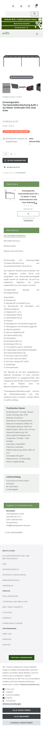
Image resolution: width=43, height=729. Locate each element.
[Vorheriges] (4, 61)
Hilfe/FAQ (7, 612)
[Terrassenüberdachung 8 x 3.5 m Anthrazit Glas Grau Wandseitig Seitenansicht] (15, 88)
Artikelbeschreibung (15, 236)
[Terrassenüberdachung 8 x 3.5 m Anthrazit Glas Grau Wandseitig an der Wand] (31, 88)
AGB (4, 564)
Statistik (9, 692)
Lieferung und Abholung (15, 602)
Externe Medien (13, 695)
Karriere (7, 639)
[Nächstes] (38, 61)
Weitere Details (12, 241)
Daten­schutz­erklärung (29, 685)
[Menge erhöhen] (11, 154)
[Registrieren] (21, 6)
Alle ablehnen (21, 716)
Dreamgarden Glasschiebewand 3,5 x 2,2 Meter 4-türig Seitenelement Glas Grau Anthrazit (28, 196)
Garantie (7, 618)
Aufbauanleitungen (12, 623)
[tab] (15, 235)
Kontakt (7, 645)
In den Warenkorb (16, 160)
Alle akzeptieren (21, 710)
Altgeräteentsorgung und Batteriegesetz (16, 557)
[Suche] (34, 13)
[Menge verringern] (15, 154)
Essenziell (10, 689)
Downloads (10, 246)
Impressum (8, 586)
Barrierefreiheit (11, 580)
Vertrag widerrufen (21, 657)
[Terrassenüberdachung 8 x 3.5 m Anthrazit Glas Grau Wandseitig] (8, 88)
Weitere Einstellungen (12, 704)
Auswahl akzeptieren (21, 723)
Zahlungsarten (10, 596)
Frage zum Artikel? (13, 251)
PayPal (9, 698)
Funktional (10, 701)
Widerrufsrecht (11, 569)
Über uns (7, 634)
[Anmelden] (13, 6)
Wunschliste (13, 167)
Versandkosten (21, 173)
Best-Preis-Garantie (13, 607)
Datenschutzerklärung (14, 575)
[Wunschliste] (28, 6)
